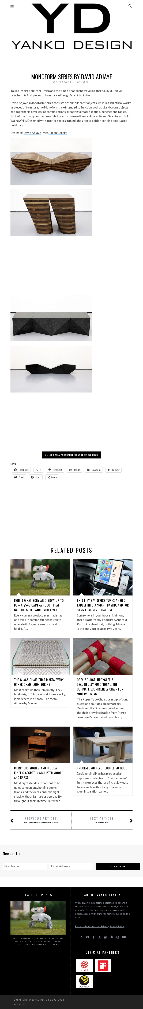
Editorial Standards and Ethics (91, 926)
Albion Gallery (57, 133)
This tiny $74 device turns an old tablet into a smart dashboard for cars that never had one (103, 605)
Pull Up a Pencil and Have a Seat (41, 820)
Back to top (20, 1004)
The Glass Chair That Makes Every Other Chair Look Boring (39, 682)
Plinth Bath (102, 820)
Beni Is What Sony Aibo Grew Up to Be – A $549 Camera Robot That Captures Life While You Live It (39, 605)
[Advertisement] (71, 60)
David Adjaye (32, 133)
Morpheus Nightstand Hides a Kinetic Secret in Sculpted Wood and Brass (38, 773)
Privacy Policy (117, 926)
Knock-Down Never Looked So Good (102, 768)
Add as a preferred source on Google (74, 455)
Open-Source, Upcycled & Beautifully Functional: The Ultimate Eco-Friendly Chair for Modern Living (100, 686)
